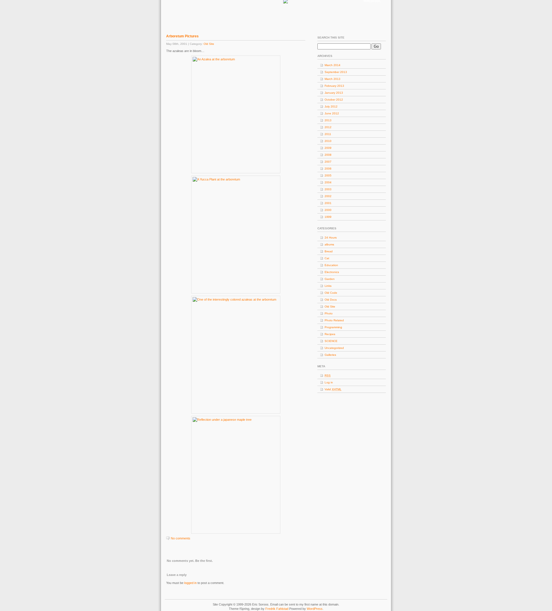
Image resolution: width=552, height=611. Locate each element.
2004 (328, 182)
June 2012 (332, 113)
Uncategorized (334, 347)
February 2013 (334, 85)
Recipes (330, 334)
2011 (328, 134)
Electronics (332, 272)
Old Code (331, 292)
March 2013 (332, 78)
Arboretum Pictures (182, 36)
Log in (329, 382)
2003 (328, 189)
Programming (333, 327)
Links (328, 285)
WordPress (315, 608)
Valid (333, 389)
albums (329, 244)
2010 (328, 141)
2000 (328, 210)
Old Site (209, 43)
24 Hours (331, 237)
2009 (328, 147)
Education (331, 265)
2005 (328, 175)
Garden (330, 278)
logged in (190, 583)
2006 (328, 168)
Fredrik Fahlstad (277, 608)
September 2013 (336, 72)
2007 (328, 161)
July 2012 (331, 106)
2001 (328, 203)
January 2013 (334, 92)
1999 (328, 216)
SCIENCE (331, 341)
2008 (328, 154)
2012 (328, 127)
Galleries (330, 354)
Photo (329, 313)
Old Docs (331, 299)
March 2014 (332, 65)
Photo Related (334, 320)
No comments (180, 538)
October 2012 (334, 99)
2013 (328, 120)
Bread (329, 251)
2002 (328, 196)
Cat (327, 258)
